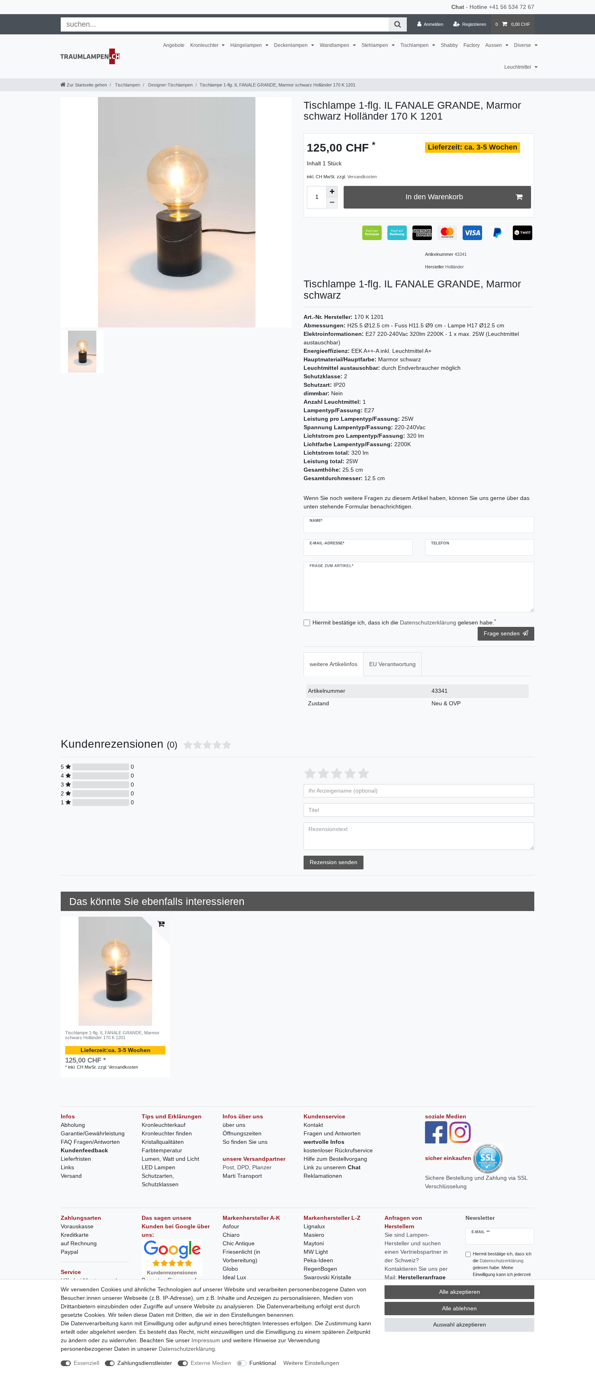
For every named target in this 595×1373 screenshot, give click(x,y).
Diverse (523, 45)
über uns (234, 1125)
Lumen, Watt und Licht (170, 1159)
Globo (230, 1268)
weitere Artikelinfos (333, 664)
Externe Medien (211, 1363)
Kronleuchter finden (167, 1133)
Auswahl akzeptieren (459, 1324)
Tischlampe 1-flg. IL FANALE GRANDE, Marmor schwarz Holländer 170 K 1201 (112, 1035)
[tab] (333, 664)
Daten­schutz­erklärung (187, 1349)
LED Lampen (158, 1167)
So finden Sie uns (245, 1142)
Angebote (174, 45)
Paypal (69, 1252)
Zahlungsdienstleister (144, 1363)
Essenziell (86, 1363)
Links (67, 1167)
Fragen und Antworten (332, 1133)
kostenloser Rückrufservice (338, 1150)
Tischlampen (415, 45)
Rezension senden (333, 862)
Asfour (231, 1226)
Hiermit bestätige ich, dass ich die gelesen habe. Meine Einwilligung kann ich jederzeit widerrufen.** (502, 1267)
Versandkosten (362, 176)
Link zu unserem (332, 1167)
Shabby (449, 45)
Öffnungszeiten (242, 1133)
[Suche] (398, 24)
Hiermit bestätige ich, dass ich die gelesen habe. (404, 622)
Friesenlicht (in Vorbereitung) (241, 1256)
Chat (457, 7)
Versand (71, 1176)
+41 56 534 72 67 (511, 7)
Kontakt (313, 1125)
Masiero (314, 1235)
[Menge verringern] (332, 203)
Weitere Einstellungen (311, 1363)
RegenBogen (320, 1268)
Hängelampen (246, 45)
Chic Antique (239, 1243)
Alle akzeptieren (459, 1292)
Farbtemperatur (162, 1150)
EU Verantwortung (392, 664)
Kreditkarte (75, 1235)
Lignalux (314, 1226)
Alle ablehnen (459, 1308)
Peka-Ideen (318, 1260)
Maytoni (314, 1243)
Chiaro (231, 1235)
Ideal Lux (234, 1277)
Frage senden (502, 633)
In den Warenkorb (434, 197)
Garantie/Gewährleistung (93, 1133)
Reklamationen (323, 1176)
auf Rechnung (79, 1243)
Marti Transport (242, 1176)
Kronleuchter (205, 45)
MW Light (316, 1252)
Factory (471, 45)
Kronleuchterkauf (163, 1125)
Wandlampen (335, 45)
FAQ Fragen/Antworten (90, 1142)
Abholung (73, 1125)
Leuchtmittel (518, 67)
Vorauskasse (77, 1226)
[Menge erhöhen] (332, 191)
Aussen (494, 45)
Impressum (205, 1340)
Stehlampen (375, 45)
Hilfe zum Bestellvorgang (335, 1159)
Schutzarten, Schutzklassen (160, 1180)
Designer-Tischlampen (170, 84)
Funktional (262, 1363)
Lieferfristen (76, 1159)
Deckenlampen (291, 45)
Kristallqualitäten (163, 1142)
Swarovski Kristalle (327, 1277)
